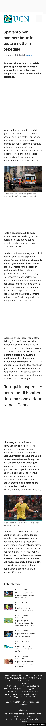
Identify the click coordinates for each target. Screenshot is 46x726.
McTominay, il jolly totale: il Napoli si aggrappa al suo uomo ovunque (25, 595)
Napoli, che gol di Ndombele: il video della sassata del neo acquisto (24, 623)
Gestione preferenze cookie (36, 724)
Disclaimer (23, 722)
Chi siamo (10, 719)
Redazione (20, 719)
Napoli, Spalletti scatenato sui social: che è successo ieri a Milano (25, 664)
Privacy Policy (33, 719)
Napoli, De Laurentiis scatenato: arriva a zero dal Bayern (24, 649)
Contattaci (23, 704)
